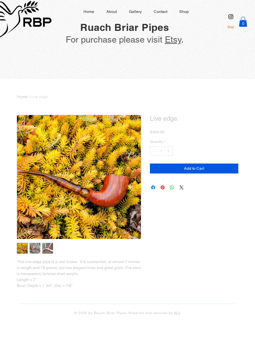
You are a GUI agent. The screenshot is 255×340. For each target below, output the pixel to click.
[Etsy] (231, 27)
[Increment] (169, 151)
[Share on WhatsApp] (172, 187)
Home (22, 96)
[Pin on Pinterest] (163, 187)
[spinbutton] (161, 151)
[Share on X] (182, 187)
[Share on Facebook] (153, 187)
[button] (243, 22)
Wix (177, 313)
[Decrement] (154, 151)
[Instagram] (231, 16)
